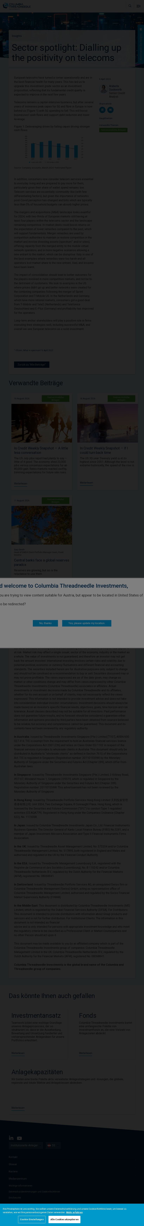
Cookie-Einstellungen (32, 1219)
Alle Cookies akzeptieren (64, 1219)
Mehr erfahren (74, 1212)
